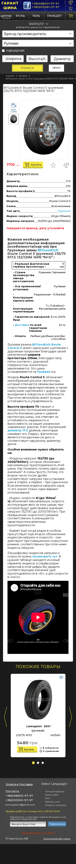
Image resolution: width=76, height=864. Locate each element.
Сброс (56, 68)
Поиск (27, 68)
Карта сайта (51, 794)
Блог (47, 798)
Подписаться (57, 824)
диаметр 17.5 (17, 430)
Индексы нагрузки (55, 805)
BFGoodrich (48, 250)
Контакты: (12, 791)
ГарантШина (10, 5)
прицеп (54, 16)
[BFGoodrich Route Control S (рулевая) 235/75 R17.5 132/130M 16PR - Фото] (44, 130)
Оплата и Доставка (19, 784)
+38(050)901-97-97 (45, 7)
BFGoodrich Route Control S (34, 346)
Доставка (22, 325)
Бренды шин (52, 801)
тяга (36, 16)
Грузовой (64, 211)
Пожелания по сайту (38, 833)
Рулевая (43, 372)
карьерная (15, 50)
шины (6, 16)
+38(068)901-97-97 (45, 3)
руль (20, 16)
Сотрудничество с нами (56, 838)
